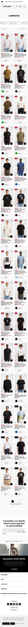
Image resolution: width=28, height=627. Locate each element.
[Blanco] (3, 60)
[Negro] (16, 91)
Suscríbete (14, 569)
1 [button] (12, 501)
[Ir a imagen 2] (2, 484)
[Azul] (16, 184)
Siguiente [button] (20, 503)
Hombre (7, 541)
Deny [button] (13, 623)
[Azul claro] (16, 277)
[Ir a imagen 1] (15, 484)
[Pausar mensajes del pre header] (2, 1)
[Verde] (3, 91)
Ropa (11, 541)
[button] (20, 623)
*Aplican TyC (20, 1)
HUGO (21, 541)
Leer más (4, 533)
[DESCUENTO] (24, 23)
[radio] (22, 28)
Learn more (20, 619)
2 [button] (15, 501)
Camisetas (16, 541)
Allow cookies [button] (6, 623)
